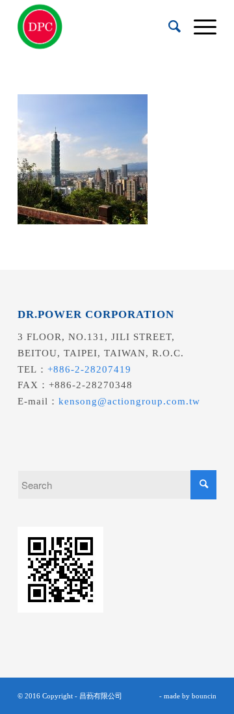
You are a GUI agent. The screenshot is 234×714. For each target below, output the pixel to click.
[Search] (168, 27)
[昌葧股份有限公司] (97, 27)
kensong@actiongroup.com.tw (129, 401)
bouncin (204, 696)
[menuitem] (168, 27)
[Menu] (198, 27)
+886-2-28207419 (89, 369)
